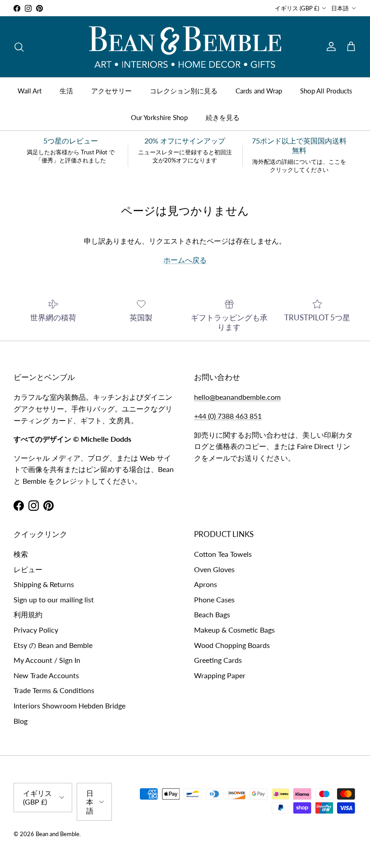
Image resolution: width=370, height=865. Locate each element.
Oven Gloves (214, 569)
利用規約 (28, 614)
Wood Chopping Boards (232, 645)
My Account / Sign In (47, 660)
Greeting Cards (218, 660)
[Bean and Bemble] (185, 46)
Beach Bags (212, 614)
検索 (21, 554)
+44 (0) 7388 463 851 (228, 416)
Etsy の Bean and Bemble (53, 645)
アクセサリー (111, 91)
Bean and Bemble (57, 833)
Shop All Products (326, 91)
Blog (21, 721)
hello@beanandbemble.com (237, 397)
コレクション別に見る (183, 91)
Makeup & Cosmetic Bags (234, 629)
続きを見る (223, 117)
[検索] (19, 47)
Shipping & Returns (44, 584)
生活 (66, 91)
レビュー (28, 569)
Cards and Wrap (259, 91)
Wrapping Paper (219, 675)
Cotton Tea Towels (223, 554)
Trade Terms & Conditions (54, 690)
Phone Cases (214, 599)
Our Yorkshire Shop (159, 117)
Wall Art (30, 91)
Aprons (205, 584)
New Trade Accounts (46, 675)
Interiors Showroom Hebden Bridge (69, 705)
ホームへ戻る (185, 259)
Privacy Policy (36, 629)
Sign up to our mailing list (54, 599)
